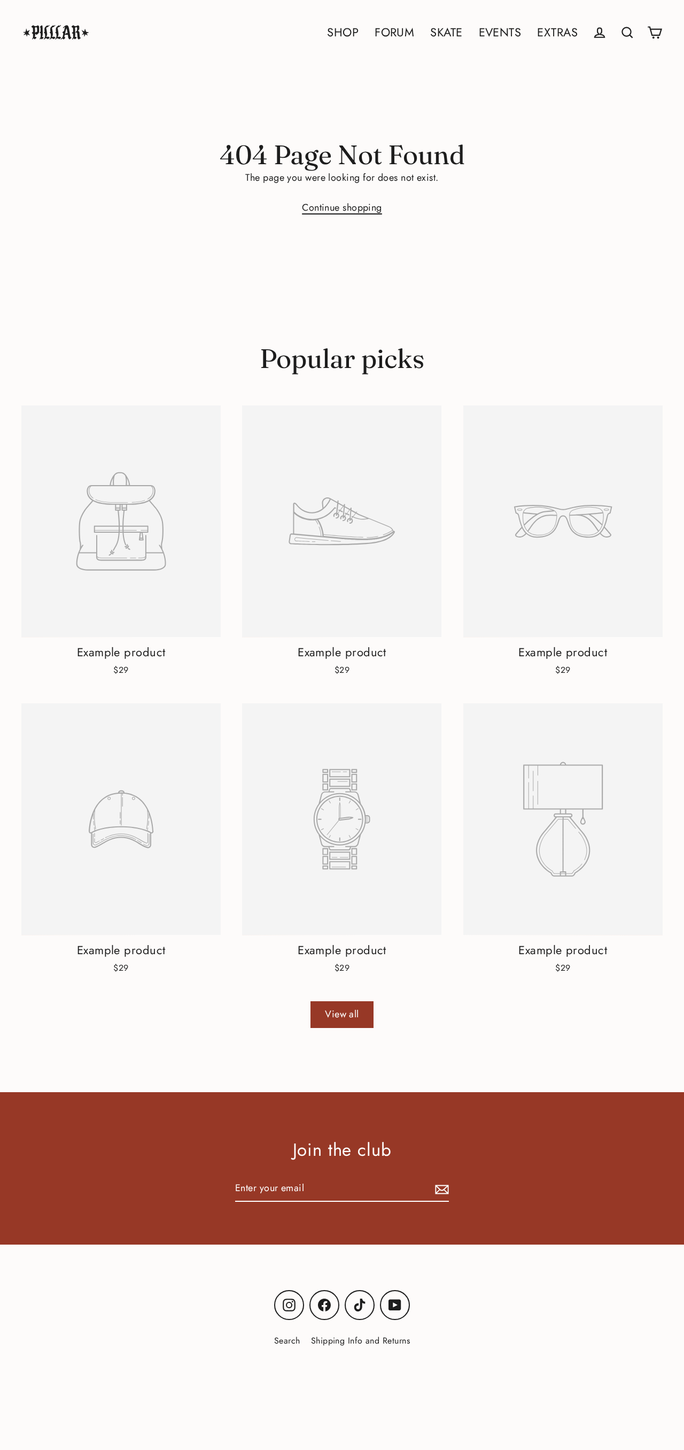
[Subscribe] (440, 1189)
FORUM (394, 32)
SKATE (446, 32)
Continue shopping (342, 207)
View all (342, 1014)
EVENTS (500, 32)
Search (287, 1340)
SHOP (343, 32)
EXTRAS (557, 32)
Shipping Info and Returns (360, 1340)
